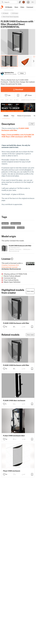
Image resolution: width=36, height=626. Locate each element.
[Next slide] (33, 61)
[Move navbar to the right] (34, 7)
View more (30, 291)
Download (19, 89)
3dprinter (5, 223)
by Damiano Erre (14, 247)
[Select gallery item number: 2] (16, 319)
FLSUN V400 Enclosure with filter (16, 323)
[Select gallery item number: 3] (18, 319)
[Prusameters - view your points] (23, 2)
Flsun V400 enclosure (11, 471)
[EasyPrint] (19, 2)
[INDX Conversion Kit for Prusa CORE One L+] (18, 107)
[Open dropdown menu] (34, 21)
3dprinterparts (15, 223)
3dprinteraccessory (8, 228)
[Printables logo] (2, 7)
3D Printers (15, 13)
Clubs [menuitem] (22, 7)
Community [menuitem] (30, 7)
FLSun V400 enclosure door (14, 436)
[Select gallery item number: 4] (19, 319)
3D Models (5, 13)
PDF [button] (32, 124)
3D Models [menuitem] (8, 7)
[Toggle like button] (4, 327)
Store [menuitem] (16, 7)
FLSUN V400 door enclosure (14, 400)
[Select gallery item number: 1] (14, 319)
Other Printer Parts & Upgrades (10, 16)
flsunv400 (20, 228)
